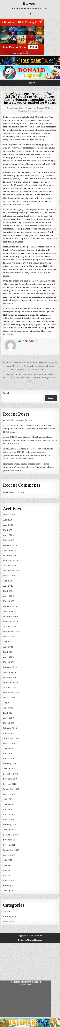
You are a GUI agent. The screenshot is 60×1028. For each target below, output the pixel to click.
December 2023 (10, 677)
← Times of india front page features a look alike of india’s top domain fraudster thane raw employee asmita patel (29, 378)
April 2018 (8, 814)
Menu (32, 83)
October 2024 (9, 626)
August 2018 (9, 794)
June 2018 (8, 804)
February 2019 (9, 763)
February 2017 (9, 885)
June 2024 (8, 646)
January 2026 (9, 550)
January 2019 (9, 768)
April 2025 (8, 596)
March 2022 (8, 733)
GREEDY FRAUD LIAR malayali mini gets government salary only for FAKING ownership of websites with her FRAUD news (29, 429)
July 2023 (7, 702)
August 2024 (9, 636)
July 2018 (7, 799)
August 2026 (9, 514)
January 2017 (9, 890)
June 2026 (8, 525)
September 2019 (11, 738)
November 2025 (10, 560)
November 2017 (10, 839)
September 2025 (11, 570)
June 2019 (8, 748)
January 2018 (9, 829)
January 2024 (9, 672)
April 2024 (8, 657)
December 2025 (10, 555)
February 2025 (10, 606)
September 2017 (11, 850)
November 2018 (10, 778)
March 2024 (8, 662)
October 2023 (9, 687)
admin (20, 108)
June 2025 (8, 586)
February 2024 (10, 667)
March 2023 (8, 723)
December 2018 (10, 773)
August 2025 (9, 575)
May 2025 (7, 591)
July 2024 (8, 641)
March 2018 (8, 819)
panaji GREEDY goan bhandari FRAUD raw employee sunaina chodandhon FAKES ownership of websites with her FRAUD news (30, 440)
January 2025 (9, 611)
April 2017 (8, 875)
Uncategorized (35, 111)
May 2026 (7, 530)
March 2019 (8, 758)
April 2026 (8, 535)
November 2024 (10, 621)
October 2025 (9, 565)
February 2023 (10, 728)
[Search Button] (30, 14)
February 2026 (10, 545)
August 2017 (9, 855)
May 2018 (7, 809)
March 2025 (8, 601)
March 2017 (8, 880)
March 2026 (8, 540)
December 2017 (10, 834)
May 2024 (7, 652)
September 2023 (11, 692)
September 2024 (11, 631)
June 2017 (8, 865)
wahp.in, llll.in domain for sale (17, 420)
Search (6, 393)
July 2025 (7, 580)
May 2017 (7, 870)
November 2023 (10, 682)
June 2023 (8, 707)
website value (9, 921)
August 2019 (9, 743)
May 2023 (7, 713)
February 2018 (9, 824)
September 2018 (11, 789)
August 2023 (9, 697)
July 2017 (7, 860)
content (7, 911)
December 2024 (10, 616)
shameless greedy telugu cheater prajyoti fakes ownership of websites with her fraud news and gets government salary (28, 467)
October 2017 (9, 845)
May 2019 (7, 753)
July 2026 (7, 519)
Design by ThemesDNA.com (30, 940)
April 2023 (8, 718)
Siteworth (30, 3)
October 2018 (9, 784)
